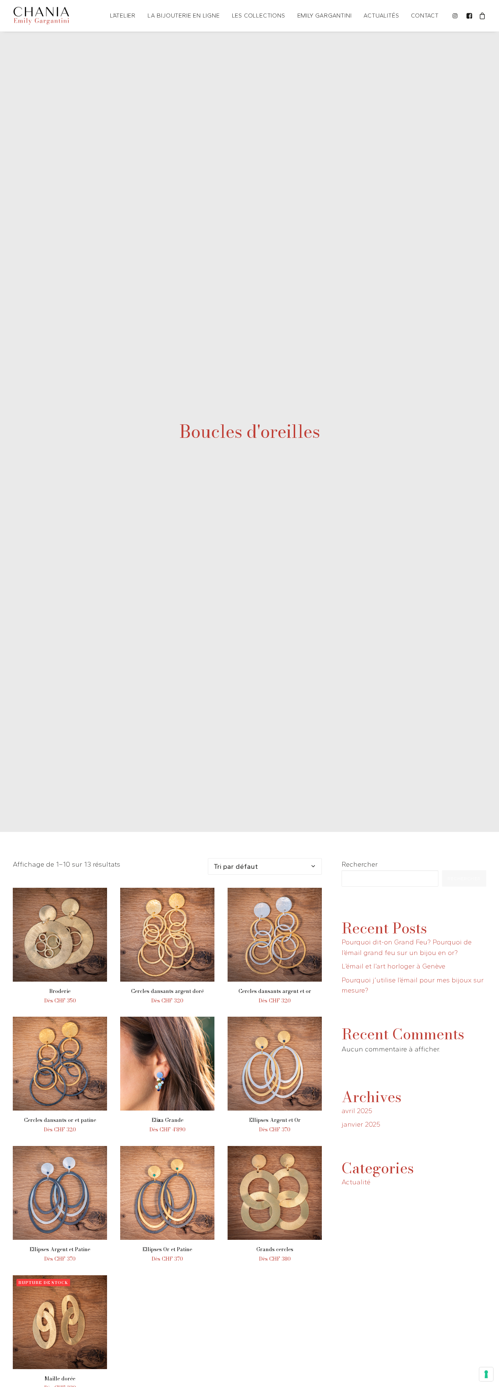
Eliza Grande (167, 1120)
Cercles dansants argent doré (167, 991)
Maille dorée (60, 1379)
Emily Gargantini (324, 15)
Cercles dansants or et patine (60, 1120)
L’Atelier (123, 15)
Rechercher (360, 864)
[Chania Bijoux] (41, 16)
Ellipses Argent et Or (275, 1120)
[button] (456, 15)
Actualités (381, 15)
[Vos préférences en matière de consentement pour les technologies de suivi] (486, 1374)
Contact (425, 15)
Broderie (60, 991)
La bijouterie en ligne (184, 15)
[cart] (481, 15)
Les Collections (258, 15)
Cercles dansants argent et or (275, 991)
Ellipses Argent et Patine (60, 1249)
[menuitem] (123, 15)
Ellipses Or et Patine (167, 1249)
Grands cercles (274, 1249)
